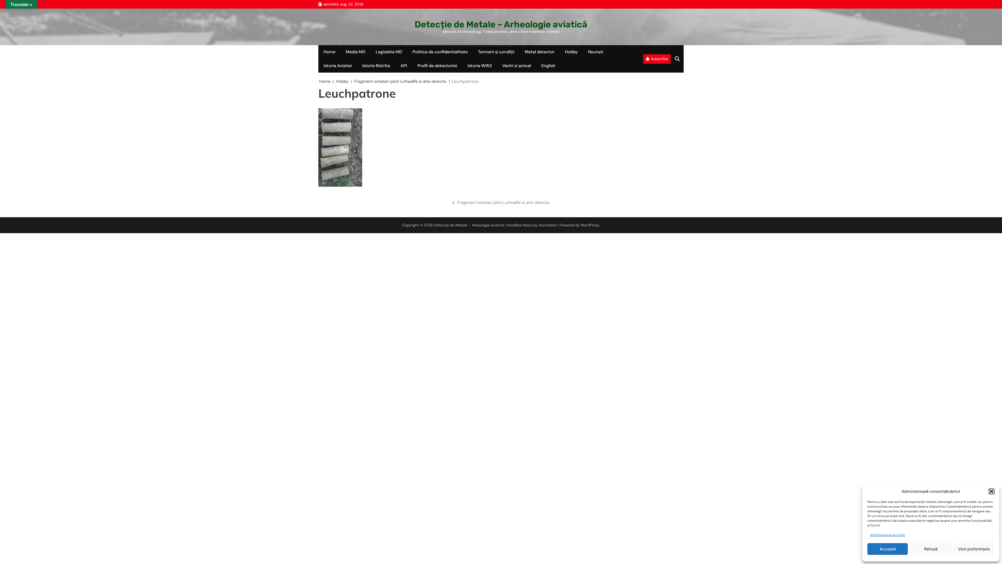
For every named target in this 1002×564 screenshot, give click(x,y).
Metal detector (539, 52)
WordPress (590, 225)
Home (329, 52)
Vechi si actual (516, 65)
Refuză (931, 549)
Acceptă (888, 549)
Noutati (595, 52)
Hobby (571, 52)
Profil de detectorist (437, 65)
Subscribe (659, 58)
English (548, 65)
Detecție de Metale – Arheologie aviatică (501, 24)
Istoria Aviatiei (338, 65)
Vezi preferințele (974, 549)
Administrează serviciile (887, 535)
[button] (991, 491)
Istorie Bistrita (376, 65)
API (404, 65)
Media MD (355, 52)
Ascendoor (548, 225)
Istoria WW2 (480, 65)
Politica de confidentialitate (440, 52)
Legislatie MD (389, 52)
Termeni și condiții (496, 52)
